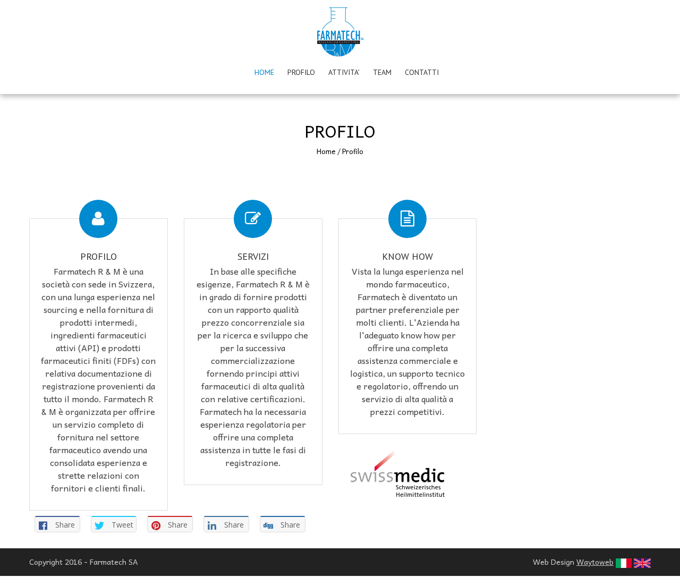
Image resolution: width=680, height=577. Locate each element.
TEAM (382, 72)
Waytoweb (595, 561)
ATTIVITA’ (344, 72)
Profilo (301, 72)
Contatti (422, 72)
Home (264, 72)
